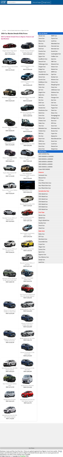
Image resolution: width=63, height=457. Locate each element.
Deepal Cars (54, 149)
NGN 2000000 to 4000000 (45, 167)
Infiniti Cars (42, 54)
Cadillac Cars (54, 56)
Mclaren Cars (54, 79)
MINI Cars (54, 72)
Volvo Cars (41, 87)
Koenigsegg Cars (55, 115)
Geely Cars (41, 95)
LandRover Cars (43, 59)
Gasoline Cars (42, 223)
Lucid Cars (54, 144)
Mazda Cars (54, 69)
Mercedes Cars (55, 48)
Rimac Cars (54, 113)
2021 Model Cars (43, 207)
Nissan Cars (42, 41)
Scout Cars (41, 146)
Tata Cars (41, 126)
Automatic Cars (43, 175)
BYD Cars (53, 123)
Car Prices (31, 448)
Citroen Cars (54, 82)
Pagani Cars (54, 108)
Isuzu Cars (54, 126)
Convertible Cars (43, 241)
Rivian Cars (42, 118)
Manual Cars (42, 178)
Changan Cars (55, 97)
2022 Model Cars (43, 204)
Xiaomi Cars (54, 146)
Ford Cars (41, 48)
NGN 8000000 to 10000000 (46, 159)
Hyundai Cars (42, 46)
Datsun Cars (42, 144)
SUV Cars (41, 236)
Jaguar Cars (42, 56)
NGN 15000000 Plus (44, 154)
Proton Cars (54, 105)
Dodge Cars (42, 69)
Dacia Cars (54, 141)
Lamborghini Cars (56, 54)
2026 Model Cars (43, 194)
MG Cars (41, 97)
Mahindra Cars (43, 128)
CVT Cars (41, 180)
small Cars (41, 262)
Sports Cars (42, 252)
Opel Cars (53, 74)
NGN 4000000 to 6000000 (45, 164)
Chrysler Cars (42, 72)
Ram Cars (53, 120)
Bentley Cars (54, 77)
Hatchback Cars (43, 239)
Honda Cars (42, 36)
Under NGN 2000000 (44, 169)
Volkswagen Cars (43, 64)
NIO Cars (41, 133)
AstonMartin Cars (43, 74)
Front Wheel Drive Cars (45, 183)
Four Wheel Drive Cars (45, 188)
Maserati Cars (55, 64)
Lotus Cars (41, 115)
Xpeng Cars (54, 136)
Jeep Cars (53, 59)
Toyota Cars (54, 38)
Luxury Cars (42, 249)
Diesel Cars (41, 228)
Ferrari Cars (42, 77)
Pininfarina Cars (43, 110)
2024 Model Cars (43, 199)
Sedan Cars (41, 234)
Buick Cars (41, 113)
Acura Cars (42, 105)
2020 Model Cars (43, 209)
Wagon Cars (42, 247)
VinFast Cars (42, 131)
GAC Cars (53, 102)
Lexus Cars (41, 38)
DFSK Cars (41, 141)
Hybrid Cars (42, 218)
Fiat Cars (41, 100)
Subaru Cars (54, 66)
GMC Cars (53, 61)
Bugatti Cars (42, 92)
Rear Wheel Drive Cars (45, 185)
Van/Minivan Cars (44, 257)
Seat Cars (53, 100)
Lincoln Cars (42, 79)
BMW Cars (54, 36)
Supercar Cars (42, 254)
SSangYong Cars (55, 84)
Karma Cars (54, 131)
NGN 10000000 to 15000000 (46, 156)
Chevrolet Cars (55, 46)
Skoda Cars (41, 84)
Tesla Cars (54, 110)
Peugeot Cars (42, 66)
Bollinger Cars (55, 118)
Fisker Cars (41, 123)
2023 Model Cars (43, 201)
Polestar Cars (42, 120)
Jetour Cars (42, 149)
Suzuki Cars (54, 51)
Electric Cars (42, 215)
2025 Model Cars (43, 196)
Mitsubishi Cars (55, 43)
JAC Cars (41, 90)
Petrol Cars (41, 225)
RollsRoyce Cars (43, 82)
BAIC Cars (41, 102)
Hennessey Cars (55, 128)
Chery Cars (54, 87)
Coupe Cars (42, 244)
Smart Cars (41, 138)
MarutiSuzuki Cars (56, 138)
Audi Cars (53, 41)
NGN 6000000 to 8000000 (45, 161)
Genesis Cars (42, 108)
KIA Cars (41, 43)
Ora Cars (41, 136)
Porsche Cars (42, 51)
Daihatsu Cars (55, 92)
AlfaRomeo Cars (55, 90)
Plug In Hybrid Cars (44, 220)
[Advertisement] (31, 17)
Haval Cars (54, 95)
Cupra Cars (54, 133)
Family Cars (42, 259)
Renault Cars (42, 61)
